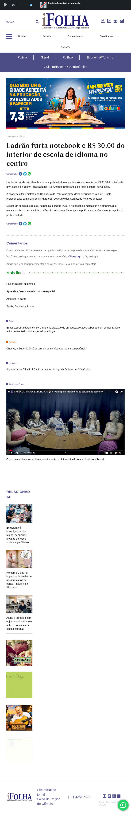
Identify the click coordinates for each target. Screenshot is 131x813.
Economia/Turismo (100, 57)
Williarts (102, 805)
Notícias (22, 36)
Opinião (47, 36)
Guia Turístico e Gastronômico (65, 67)
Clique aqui (75, 256)
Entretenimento (75, 36)
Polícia (22, 57)
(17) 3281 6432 (79, 797)
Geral (45, 57)
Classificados (106, 36)
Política (68, 57)
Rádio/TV (65, 47)
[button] (10, 103)
